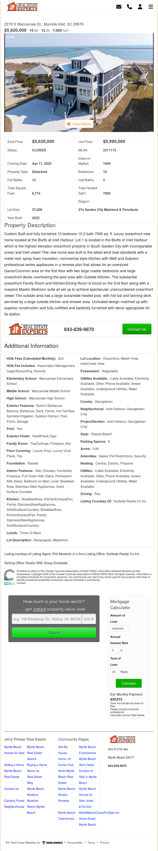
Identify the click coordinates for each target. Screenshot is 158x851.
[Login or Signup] (140, 6)
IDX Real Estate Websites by (23, 842)
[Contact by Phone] (129, 6)
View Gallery (81, 123)
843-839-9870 (79, 329)
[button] (11, 82)
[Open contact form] (118, 6)
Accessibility (75, 842)
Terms (91, 842)
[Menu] (151, 6)
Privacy (104, 842)
